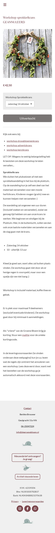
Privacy (14, 501)
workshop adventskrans (19, 145)
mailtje (25, 334)
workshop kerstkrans (18, 149)
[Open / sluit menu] (5, 5)
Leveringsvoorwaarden (33, 501)
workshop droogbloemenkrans (23, 140)
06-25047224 (27, 426)
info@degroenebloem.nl (27, 432)
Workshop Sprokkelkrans (19, 97)
